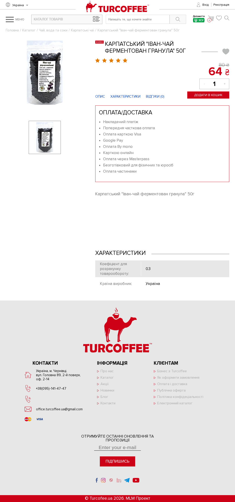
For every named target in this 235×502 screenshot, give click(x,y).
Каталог (29, 30)
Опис (100, 96)
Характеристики (125, 96)
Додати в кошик (208, 95)
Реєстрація (221, 5)
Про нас (107, 371)
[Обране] (219, 18)
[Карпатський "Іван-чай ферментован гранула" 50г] (44, 73)
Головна (12, 30)
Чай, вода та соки (53, 30)
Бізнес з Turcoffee (172, 371)
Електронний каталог (175, 403)
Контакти (108, 403)
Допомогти (199, 17)
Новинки (107, 390)
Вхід (205, 5)
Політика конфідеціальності (180, 396)
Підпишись (117, 461)
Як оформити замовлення (178, 377)
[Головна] (117, 6)
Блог (104, 396)
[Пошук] (226, 18)
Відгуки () (155, 96)
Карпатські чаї (82, 30)
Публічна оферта (171, 390)
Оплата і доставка (172, 384)
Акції (105, 384)
